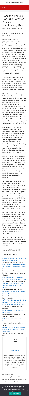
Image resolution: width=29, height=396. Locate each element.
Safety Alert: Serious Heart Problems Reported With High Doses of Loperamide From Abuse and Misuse (14, 302)
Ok (10, 393)
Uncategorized (9, 374)
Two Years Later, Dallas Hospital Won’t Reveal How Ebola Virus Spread (12, 285)
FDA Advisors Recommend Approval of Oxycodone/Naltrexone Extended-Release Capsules (14, 267)
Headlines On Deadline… (13, 382)
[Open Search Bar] (27, 7)
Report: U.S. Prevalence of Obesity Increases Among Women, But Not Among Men (13, 329)
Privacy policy (16, 393)
